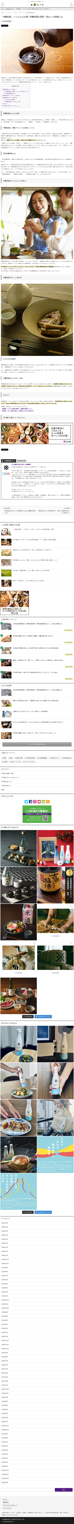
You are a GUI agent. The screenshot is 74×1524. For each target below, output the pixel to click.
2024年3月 (4, 1292)
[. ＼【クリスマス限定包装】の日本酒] (55, 848)
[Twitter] (4, 474)
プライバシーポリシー (10, 1505)
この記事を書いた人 (9, 461)
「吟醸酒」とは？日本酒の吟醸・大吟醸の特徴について (16, 408)
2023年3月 (4, 1328)
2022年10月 (5, 1348)
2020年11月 (5, 1393)
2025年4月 (4, 1243)
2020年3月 (4, 1417)
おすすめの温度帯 (9, 99)
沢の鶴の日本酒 (30, 758)
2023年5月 (4, 1324)
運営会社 (6, 1502)
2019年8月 (4, 1438)
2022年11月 (5, 1344)
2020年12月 (5, 1389)
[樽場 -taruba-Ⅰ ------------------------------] (55, 959)
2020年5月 (4, 1409)
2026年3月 (4, 1223)
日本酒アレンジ (55, 758)
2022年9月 (4, 1352)
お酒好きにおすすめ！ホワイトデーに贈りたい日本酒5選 (30, 711)
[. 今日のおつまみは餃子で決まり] (18, 1118)
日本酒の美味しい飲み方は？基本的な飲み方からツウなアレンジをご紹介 (42, 676)
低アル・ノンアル (16, 761)
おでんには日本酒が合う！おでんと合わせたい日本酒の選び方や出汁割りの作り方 (38, 722)
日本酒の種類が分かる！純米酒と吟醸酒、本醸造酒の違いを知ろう (42, 639)
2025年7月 (4, 1235)
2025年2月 (4, 1251)
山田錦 (5, 761)
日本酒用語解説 (7, 21)
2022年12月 (5, 1340)
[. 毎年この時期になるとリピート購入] (18, 1044)
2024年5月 (4, 1284)
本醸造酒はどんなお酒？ (9, 89)
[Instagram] (6, 474)
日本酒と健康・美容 (7, 773)
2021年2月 (4, 1385)
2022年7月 (4, 1361)
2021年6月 (4, 1373)
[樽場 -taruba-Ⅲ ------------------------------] (55, 922)
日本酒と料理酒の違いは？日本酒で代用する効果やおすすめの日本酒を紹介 (42, 651)
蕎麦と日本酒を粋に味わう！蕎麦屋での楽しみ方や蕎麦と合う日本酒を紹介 (36, 700)
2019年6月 (4, 1446)
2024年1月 (4, 1296)
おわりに (5, 103)
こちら (30, 489)
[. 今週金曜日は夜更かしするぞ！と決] (55, 1044)
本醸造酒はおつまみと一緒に (12, 101)
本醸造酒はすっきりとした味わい (11, 95)
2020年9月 (4, 1397)
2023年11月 (5, 1304)
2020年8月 (4, 1401)
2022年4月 (4, 1365)
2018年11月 (5, 1474)
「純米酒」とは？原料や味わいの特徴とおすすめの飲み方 (17, 411)
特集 (2, 789)
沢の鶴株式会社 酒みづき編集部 (21, 464)
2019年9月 (4, 1434)
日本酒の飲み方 (67, 758)
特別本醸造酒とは (9, 93)
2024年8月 (4, 1271)
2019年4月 (4, 1454)
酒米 (11, 758)
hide (18, 86)
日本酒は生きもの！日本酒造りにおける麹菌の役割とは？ (19, 510)
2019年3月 (4, 1458)
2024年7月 (4, 1275)
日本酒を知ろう (32, 12)
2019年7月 (4, 1442)
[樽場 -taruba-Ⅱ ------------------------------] (18, 959)
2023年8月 (4, 1316)
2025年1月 (4, 1255)
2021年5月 (4, 1377)
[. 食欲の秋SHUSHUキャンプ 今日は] (18, 1154)
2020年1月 (4, 1421)
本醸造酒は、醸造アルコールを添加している (16, 91)
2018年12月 (5, 1470)
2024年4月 (4, 1288)
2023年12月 (5, 1300)
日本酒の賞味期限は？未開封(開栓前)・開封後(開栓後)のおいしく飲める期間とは (42, 627)
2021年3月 (4, 1381)
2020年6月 (4, 1405)
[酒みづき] (37, 4)
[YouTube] (9, 474)
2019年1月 (4, 1466)
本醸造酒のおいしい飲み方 (9, 97)
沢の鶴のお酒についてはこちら (10, 105)
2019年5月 (4, 1450)
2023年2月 (4, 1332)
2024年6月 (4, 1279)
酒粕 (5, 758)
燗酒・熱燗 (19, 758)
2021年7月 (4, 1369)
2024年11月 (5, 1263)
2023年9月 (4, 1312)
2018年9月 (4, 1482)
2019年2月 (4, 1462)
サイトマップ (7, 1508)
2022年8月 (4, 1357)
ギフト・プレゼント (30, 761)
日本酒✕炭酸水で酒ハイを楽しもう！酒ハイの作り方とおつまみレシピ (34, 733)
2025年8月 (4, 1231)
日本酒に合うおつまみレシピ (10, 777)
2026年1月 (4, 1227)
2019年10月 (5, 1430)
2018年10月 (5, 1478)
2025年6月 (4, 1239)
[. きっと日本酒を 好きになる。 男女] (18, 1191)
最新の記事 (22, 461)
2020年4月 (4, 1413)
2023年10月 (5, 1308)
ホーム (5, 1499)
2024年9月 (4, 1267)
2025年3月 (4, 1247)
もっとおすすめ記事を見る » (37, 744)
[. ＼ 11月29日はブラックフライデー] (18, 885)
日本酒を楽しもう (6, 781)
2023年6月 (4, 1320)
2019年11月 (5, 1425)
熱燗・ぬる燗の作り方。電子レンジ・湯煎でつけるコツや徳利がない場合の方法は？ (42, 663)
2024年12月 (5, 1259)
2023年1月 (4, 1336)
